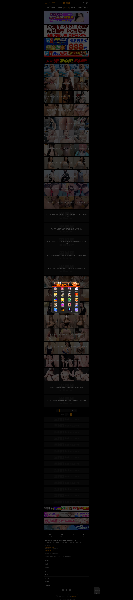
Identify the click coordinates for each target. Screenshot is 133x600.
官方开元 (69, 296)
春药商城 (62, 291)
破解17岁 (76, 306)
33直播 (55, 306)
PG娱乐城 (76, 291)
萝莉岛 (76, 311)
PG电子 (76, 296)
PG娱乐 (55, 301)
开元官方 (62, 301)
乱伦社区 (55, 311)
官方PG (55, 296)
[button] (96, 593)
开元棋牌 (62, 296)
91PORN (62, 311)
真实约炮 (55, 291)
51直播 (62, 306)
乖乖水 (69, 291)
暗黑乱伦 (69, 306)
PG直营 (69, 301)
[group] (97, 590)
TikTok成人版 (69, 311)
